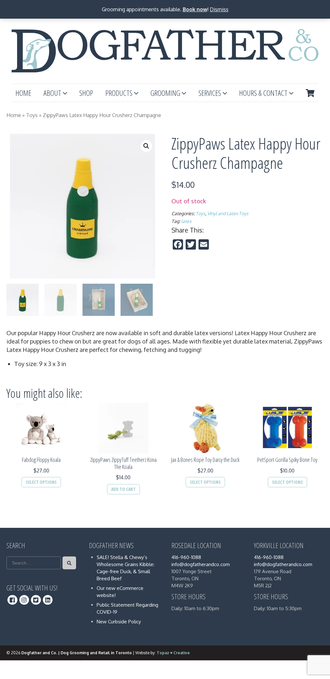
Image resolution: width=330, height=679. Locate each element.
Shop (86, 92)
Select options (41, 482)
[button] (146, 146)
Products (118, 92)
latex (186, 221)
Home (23, 92)
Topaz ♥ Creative (173, 652)
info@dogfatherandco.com (200, 564)
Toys (32, 115)
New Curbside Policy (119, 622)
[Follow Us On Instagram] (24, 600)
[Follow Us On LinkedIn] (48, 600)
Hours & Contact (263, 92)
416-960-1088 (186, 557)
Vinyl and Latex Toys (227, 213)
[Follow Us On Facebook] (12, 600)
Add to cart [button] (123, 489)
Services (210, 92)
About (52, 92)
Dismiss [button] (219, 9)
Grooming (165, 92)
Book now (195, 9)
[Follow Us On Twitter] (36, 600)
